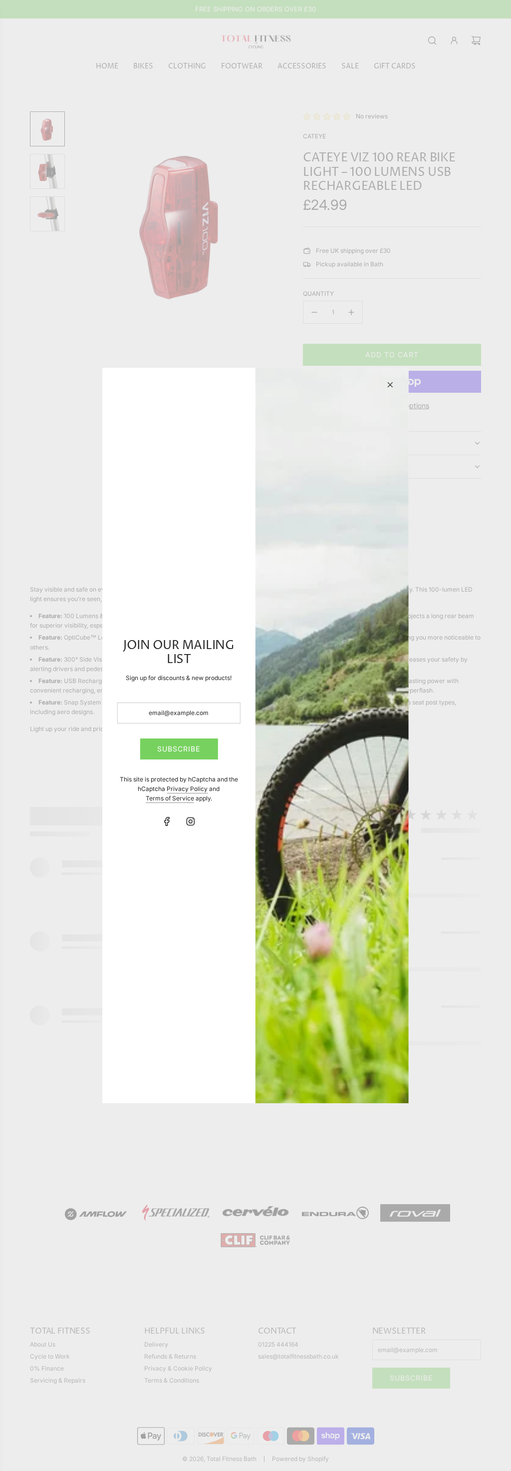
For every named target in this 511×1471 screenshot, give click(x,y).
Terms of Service (170, 798)
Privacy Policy (187, 788)
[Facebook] (167, 821)
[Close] (390, 385)
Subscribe (178, 748)
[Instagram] (191, 821)
